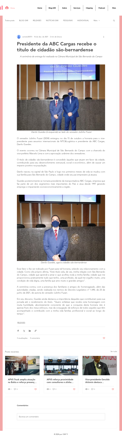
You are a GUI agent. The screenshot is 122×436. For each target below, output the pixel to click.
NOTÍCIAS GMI (52, 20)
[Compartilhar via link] (35, 331)
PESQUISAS (68, 20)
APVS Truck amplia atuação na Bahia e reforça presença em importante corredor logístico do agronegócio (22, 381)
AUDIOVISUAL (83, 20)
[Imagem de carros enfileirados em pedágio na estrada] (61, 365)
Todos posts (9, 20)
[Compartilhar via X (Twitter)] (24, 331)
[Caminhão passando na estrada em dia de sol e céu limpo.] (22, 365)
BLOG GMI (23, 20)
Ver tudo (114, 351)
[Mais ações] (103, 36)
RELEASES (37, 20)
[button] (114, 20)
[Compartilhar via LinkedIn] (30, 331)
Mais (95, 20)
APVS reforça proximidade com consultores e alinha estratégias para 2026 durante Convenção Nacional (60, 381)
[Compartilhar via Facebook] (18, 331)
